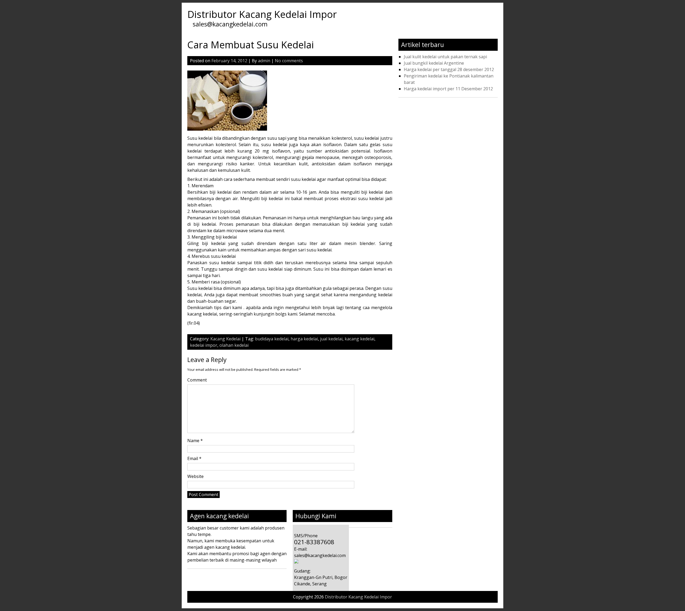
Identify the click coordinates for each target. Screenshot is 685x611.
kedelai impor (203, 345)
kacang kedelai (359, 339)
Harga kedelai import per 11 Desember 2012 (448, 89)
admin (264, 61)
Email (194, 458)
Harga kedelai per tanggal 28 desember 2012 (449, 69)
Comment (197, 380)
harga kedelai (304, 339)
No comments (289, 61)
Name (195, 440)
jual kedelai (331, 339)
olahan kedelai (234, 345)
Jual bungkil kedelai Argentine (434, 63)
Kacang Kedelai (225, 339)
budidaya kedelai (271, 339)
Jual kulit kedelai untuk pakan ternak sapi (445, 57)
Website (195, 476)
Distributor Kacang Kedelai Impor (262, 14)
